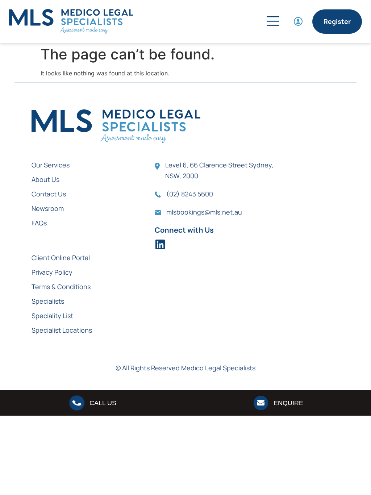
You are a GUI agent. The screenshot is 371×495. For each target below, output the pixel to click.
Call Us (102, 403)
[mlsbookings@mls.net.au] (158, 212)
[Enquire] (261, 403)
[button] (240, 22)
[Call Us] (77, 403)
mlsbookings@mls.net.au (204, 212)
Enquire (288, 403)
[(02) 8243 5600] (158, 194)
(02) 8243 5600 (189, 194)
